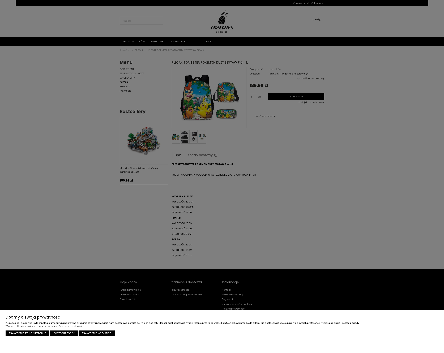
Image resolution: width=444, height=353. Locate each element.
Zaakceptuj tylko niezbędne (27, 333)
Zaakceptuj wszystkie (96, 333)
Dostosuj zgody (64, 333)
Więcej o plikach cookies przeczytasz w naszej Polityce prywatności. (44, 326)
